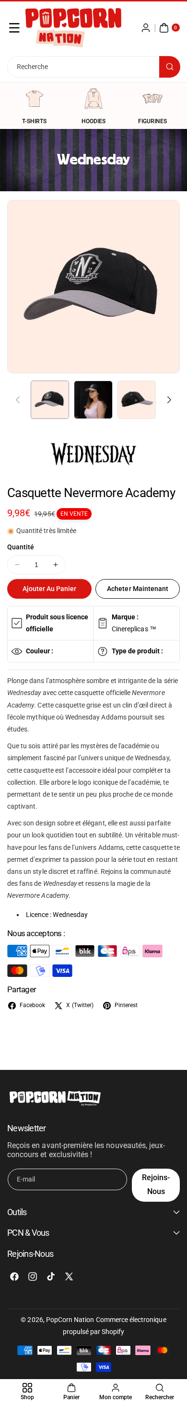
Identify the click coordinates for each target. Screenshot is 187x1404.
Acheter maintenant (137, 588)
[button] (14, 28)
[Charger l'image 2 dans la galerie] (93, 400)
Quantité (20, 547)
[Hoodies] (93, 99)
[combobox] (93, 67)
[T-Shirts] (35, 99)
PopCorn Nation (70, 1319)
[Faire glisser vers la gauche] (17, 399)
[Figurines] (152, 99)
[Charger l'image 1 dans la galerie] (50, 400)
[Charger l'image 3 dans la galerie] (136, 400)
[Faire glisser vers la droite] (169, 399)
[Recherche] (169, 67)
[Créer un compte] (146, 28)
